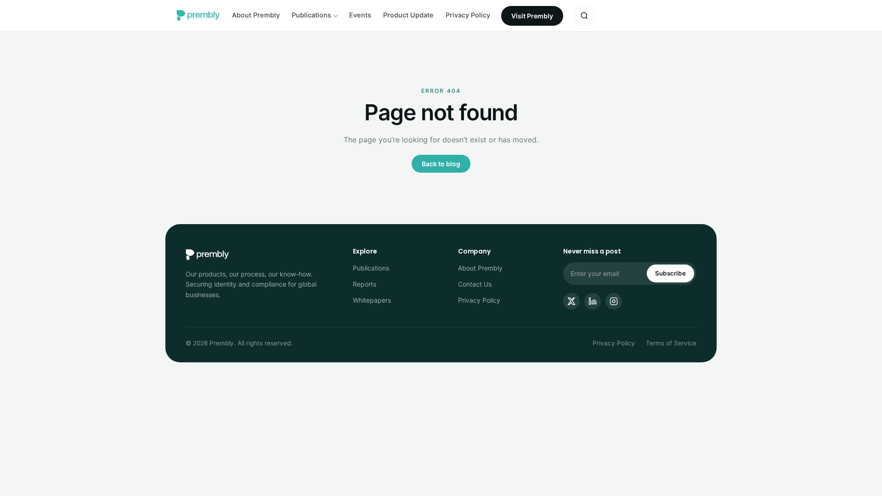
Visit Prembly (532, 16)
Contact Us (475, 284)
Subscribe (670, 273)
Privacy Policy (468, 15)
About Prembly (256, 15)
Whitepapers (372, 300)
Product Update (408, 15)
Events (360, 15)
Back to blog (441, 164)
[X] (571, 301)
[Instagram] (613, 301)
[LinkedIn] (592, 301)
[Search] (584, 16)
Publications (311, 15)
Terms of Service (671, 343)
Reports (364, 284)
